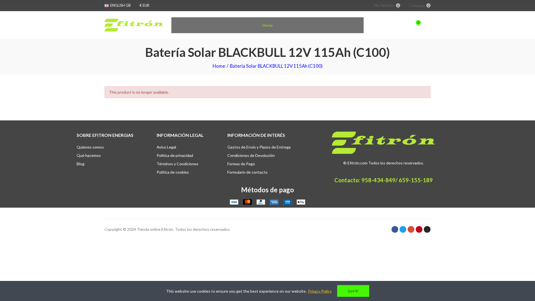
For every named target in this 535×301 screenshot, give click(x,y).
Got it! (353, 291)
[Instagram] (427, 229)
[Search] (404, 25)
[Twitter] (403, 229)
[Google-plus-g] (411, 229)
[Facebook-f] (394, 229)
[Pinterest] (419, 229)
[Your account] (428, 25)
